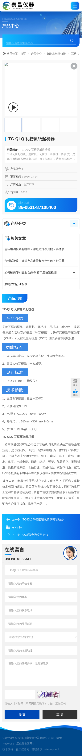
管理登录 (36, 749)
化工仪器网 (22, 749)
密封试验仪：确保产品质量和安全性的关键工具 (34, 260)
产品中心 (36, 53)
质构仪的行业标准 (15, 284)
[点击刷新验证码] (48, 694)
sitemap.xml (51, 749)
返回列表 (17, 527)
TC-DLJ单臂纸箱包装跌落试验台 (43, 519)
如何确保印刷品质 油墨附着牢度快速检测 (30, 272)
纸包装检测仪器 (56, 53)
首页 (23, 53)
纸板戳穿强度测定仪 (35, 534)
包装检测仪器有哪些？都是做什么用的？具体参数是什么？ (41, 249)
